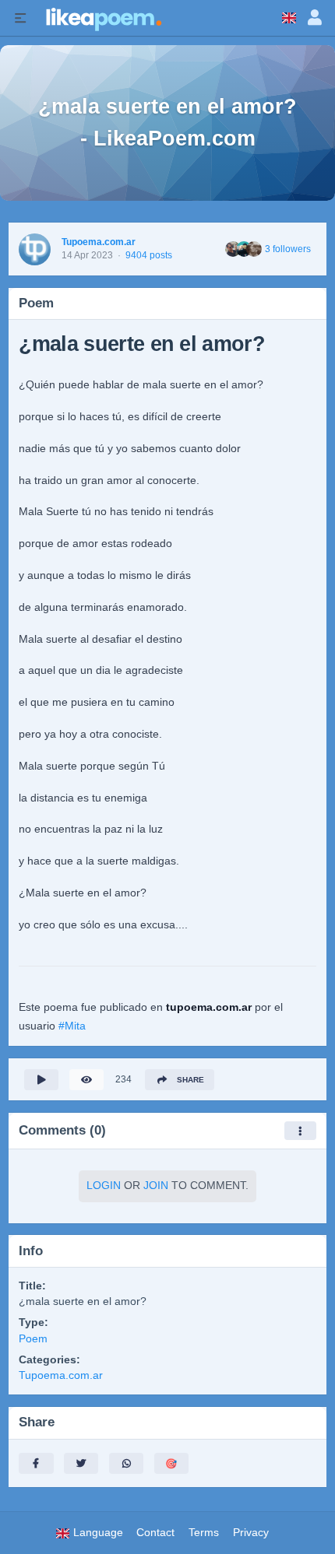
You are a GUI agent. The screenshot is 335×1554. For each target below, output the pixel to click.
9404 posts (148, 255)
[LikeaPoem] (103, 17)
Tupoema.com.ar (99, 242)
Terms (204, 1532)
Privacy (251, 1532)
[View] (86, 1079)
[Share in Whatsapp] (126, 1463)
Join (155, 1185)
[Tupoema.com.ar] (35, 249)
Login (103, 1185)
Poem (33, 1339)
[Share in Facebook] (36, 1463)
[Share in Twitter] (81, 1463)
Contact (155, 1532)
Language (96, 1532)
